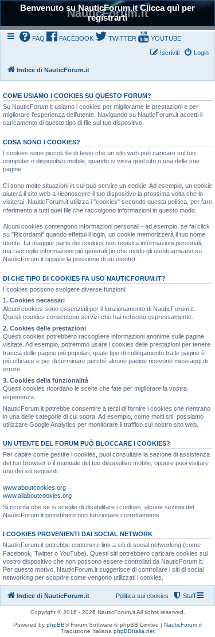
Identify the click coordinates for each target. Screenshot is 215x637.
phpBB (55, 625)
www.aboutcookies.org (34, 487)
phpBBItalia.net (134, 631)
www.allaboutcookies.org (37, 495)
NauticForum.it (183, 625)
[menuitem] (32, 37)
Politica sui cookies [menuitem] (142, 595)
